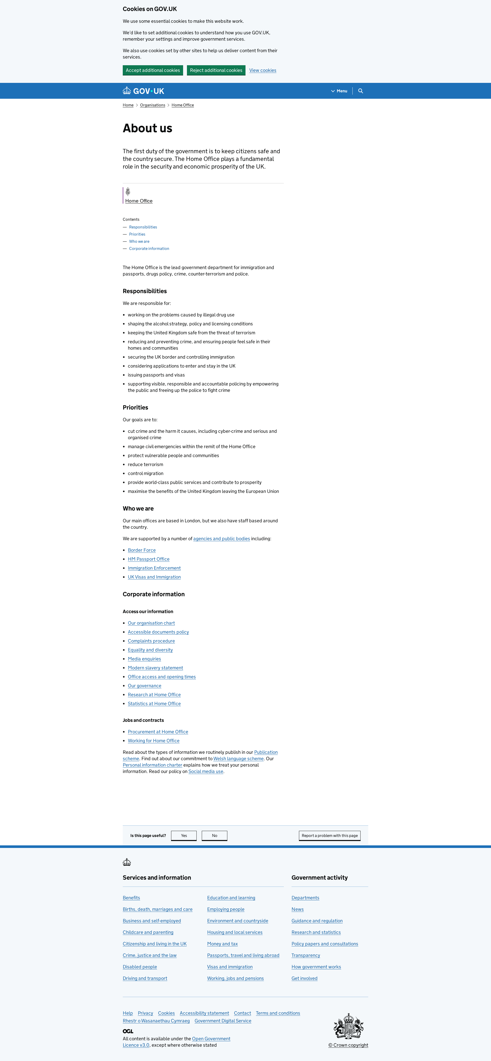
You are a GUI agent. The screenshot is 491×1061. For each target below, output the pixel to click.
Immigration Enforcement (154, 568)
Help (128, 1013)
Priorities (137, 234)
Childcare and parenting (148, 932)
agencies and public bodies (221, 538)
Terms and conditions (278, 1013)
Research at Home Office (154, 695)
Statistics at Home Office (154, 703)
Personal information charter (152, 765)
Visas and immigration (230, 967)
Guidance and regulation (317, 921)
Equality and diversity (150, 650)
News (298, 909)
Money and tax (222, 944)
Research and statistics (316, 932)
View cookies (262, 70)
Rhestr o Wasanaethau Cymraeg (156, 1021)
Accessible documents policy (158, 632)
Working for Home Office (154, 741)
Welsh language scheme (238, 758)
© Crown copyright (348, 1045)
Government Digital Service (223, 1021)
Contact (242, 1013)
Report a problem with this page (330, 835)
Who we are (139, 241)
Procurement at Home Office (158, 732)
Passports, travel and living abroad (243, 955)
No (219, 835)
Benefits (131, 898)
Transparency (306, 955)
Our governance (144, 686)
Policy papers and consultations (325, 944)
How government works (316, 967)
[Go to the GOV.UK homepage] (143, 91)
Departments (305, 898)
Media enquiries (144, 659)
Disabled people (140, 967)
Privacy (145, 1013)
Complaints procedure (151, 641)
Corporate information (149, 248)
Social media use (205, 771)
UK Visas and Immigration (154, 577)
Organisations (152, 105)
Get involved (305, 978)
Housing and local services (235, 932)
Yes (189, 835)
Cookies (166, 1013)
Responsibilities (143, 227)
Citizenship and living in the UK (155, 944)
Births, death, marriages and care (158, 909)
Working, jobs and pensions (235, 978)
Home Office (183, 105)
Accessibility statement (204, 1013)
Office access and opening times (162, 677)
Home (128, 105)
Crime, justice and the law (150, 955)
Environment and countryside (237, 921)
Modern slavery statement (155, 668)
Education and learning (231, 898)
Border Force (142, 550)
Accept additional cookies (153, 70)
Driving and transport (145, 978)
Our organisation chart (151, 623)
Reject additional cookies (216, 70)
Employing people (225, 909)
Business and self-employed (152, 921)
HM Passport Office (149, 559)
